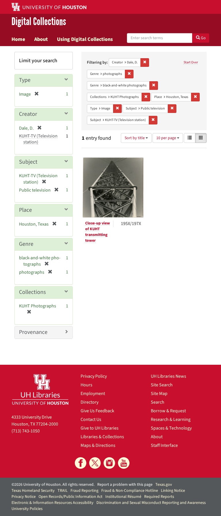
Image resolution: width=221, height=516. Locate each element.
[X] (95, 463)
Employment (93, 393)
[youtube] (123, 463)
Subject (28, 162)
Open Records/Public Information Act (70, 497)
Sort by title (135, 138)
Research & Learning (170, 419)
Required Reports (159, 497)
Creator (28, 114)
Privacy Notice (24, 497)
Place (25, 210)
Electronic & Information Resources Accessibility (53, 503)
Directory (89, 402)
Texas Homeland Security (33, 491)
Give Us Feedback (97, 411)
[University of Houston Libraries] (40, 389)
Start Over (191, 62)
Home (18, 39)
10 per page (166, 138)
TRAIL (63, 491)
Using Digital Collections (85, 39)
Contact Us (91, 419)
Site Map (159, 393)
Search (157, 402)
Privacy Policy (94, 376)
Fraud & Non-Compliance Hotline (129, 491)
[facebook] (80, 463)
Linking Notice (173, 491)
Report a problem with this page (125, 484)
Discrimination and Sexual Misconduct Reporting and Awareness (151, 503)
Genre (26, 244)
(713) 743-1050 (26, 431)
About (41, 39)
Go (203, 38)
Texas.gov (163, 484)
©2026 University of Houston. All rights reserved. (53, 484)
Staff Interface (164, 445)
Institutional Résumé (123, 497)
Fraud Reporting (84, 491)
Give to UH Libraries (100, 428)
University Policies (27, 509)
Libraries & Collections (102, 437)
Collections (32, 292)
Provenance (33, 332)
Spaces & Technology (171, 428)
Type (25, 80)
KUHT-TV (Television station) (38, 139)
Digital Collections (39, 22)
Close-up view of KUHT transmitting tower (97, 231)
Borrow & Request (168, 411)
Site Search (162, 385)
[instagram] (109, 463)
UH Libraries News (168, 376)
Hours (86, 385)
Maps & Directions (98, 445)
